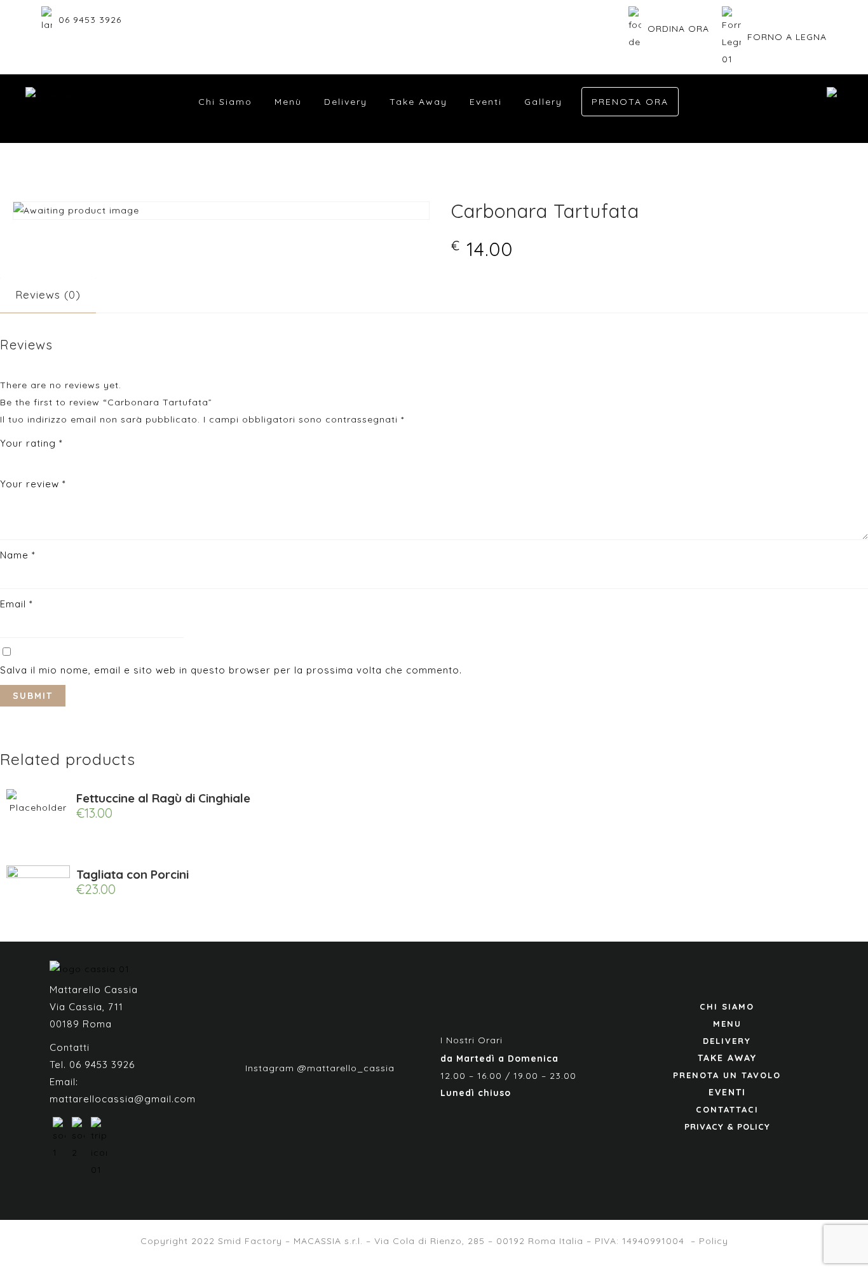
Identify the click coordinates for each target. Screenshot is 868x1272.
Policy (713, 1241)
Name (18, 555)
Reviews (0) (48, 294)
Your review (33, 484)
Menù (288, 101)
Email (16, 604)
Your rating (31, 443)
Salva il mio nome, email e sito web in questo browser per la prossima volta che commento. (231, 670)
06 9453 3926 (89, 19)
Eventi (486, 101)
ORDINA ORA (678, 28)
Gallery (543, 101)
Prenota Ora (630, 101)
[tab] (48, 294)
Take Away (418, 101)
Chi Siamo (225, 101)
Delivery (345, 101)
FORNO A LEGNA (787, 37)
